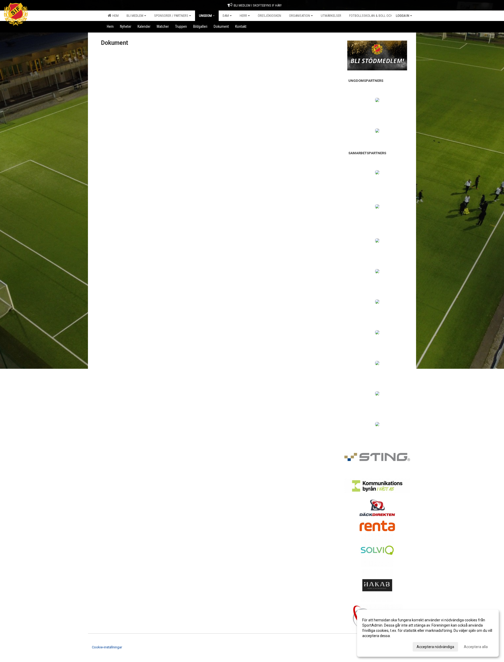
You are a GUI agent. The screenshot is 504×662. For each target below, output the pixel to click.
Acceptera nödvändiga (435, 647)
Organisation (299, 16)
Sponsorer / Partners (171, 16)
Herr (243, 16)
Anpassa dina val (376, 646)
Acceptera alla (476, 647)
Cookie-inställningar (107, 647)
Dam (226, 16)
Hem (115, 16)
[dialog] (428, 633)
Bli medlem (135, 16)
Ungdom (205, 16)
